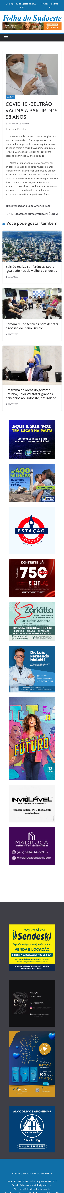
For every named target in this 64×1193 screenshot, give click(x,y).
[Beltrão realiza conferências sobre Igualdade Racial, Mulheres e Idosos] (32, 232)
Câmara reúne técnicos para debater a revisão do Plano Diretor (32, 326)
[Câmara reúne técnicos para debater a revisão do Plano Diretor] (32, 290)
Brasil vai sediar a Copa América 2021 (28, 206)
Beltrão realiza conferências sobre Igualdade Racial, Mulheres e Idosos (31, 269)
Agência (25, 123)
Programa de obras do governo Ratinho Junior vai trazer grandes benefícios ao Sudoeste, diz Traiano (31, 394)
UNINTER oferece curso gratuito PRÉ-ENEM (32, 214)
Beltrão (10, 97)
